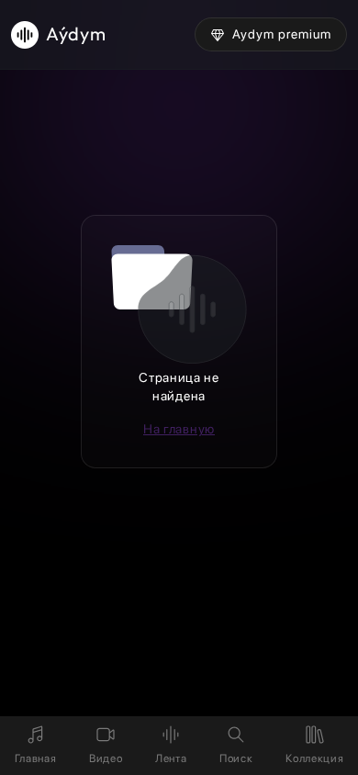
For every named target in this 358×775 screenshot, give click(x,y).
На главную (179, 428)
